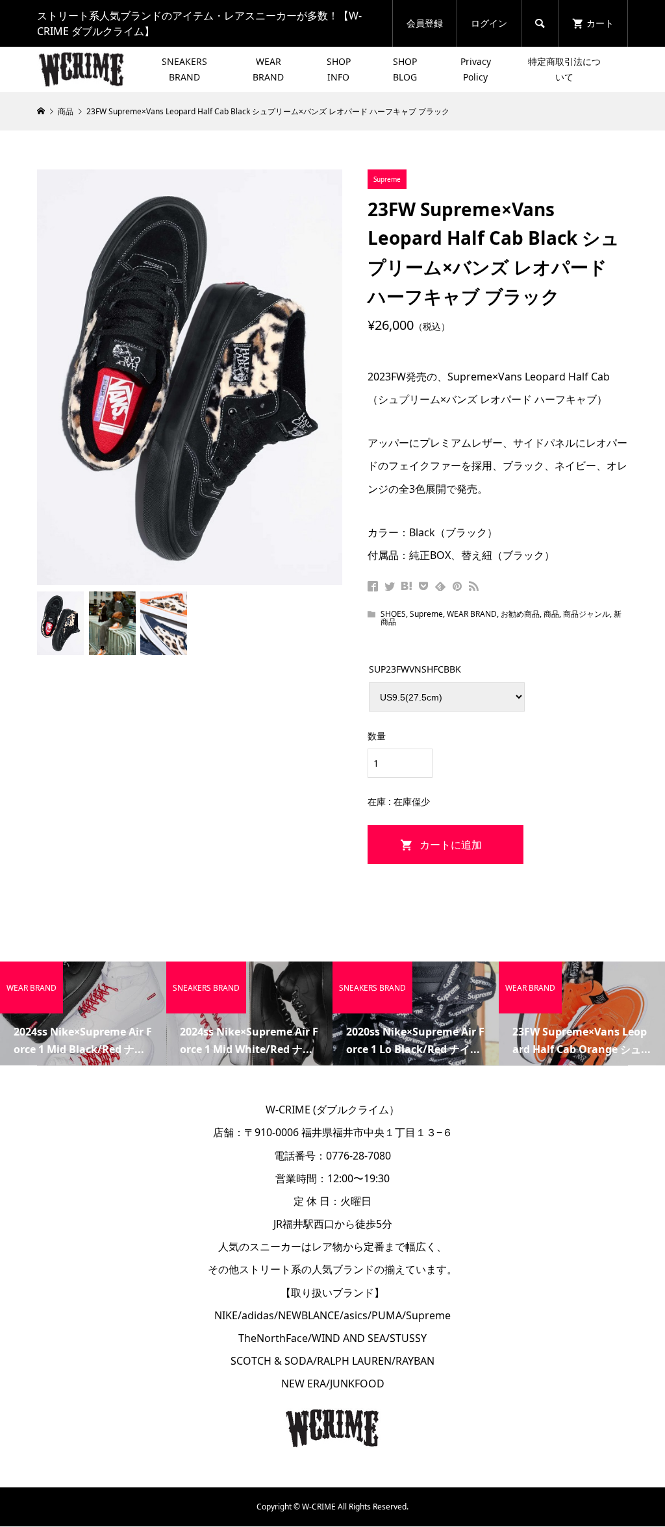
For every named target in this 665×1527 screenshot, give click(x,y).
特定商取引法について (564, 69)
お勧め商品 (520, 613)
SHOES (393, 613)
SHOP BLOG (405, 69)
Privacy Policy (475, 69)
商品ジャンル (586, 613)
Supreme (426, 613)
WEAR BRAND (268, 69)
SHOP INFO (339, 69)
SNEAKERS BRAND (184, 69)
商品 (551, 613)
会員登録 (425, 23)
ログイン (489, 23)
